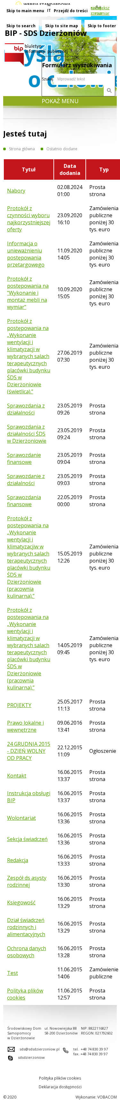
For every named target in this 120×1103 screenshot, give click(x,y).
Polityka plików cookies (25, 994)
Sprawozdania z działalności (26, 409)
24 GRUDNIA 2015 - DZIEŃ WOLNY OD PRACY (28, 750)
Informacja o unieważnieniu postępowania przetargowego (25, 254)
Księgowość (21, 902)
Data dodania (70, 169)
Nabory (16, 190)
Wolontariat (21, 817)
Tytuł (29, 169)
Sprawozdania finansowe (24, 501)
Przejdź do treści (71, 10)
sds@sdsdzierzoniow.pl (40, 1049)
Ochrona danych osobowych (26, 952)
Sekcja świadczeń (27, 839)
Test (12, 972)
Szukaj (48, 79)
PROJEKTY (19, 705)
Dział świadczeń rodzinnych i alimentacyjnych (26, 927)
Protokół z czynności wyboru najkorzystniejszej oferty (28, 219)
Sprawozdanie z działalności (26, 480)
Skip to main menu (25, 10)
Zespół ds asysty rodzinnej (26, 881)
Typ (104, 169)
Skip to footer (102, 26)
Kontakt (16, 775)
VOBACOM (107, 1097)
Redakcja (17, 860)
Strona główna (22, 149)
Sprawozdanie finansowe (24, 458)
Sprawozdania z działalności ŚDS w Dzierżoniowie (26, 433)
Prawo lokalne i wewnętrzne (25, 726)
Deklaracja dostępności (60, 1087)
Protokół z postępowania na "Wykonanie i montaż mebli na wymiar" (28, 292)
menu (60, 101)
